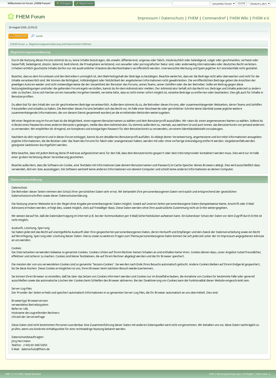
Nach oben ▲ (263, 373)
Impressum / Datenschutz (161, 17)
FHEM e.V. (261, 17)
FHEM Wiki (239, 17)
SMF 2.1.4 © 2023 (14, 374)
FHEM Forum (30, 16)
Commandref (213, 17)
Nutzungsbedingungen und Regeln (235, 373)
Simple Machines (32, 374)
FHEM (193, 17)
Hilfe (211, 373)
